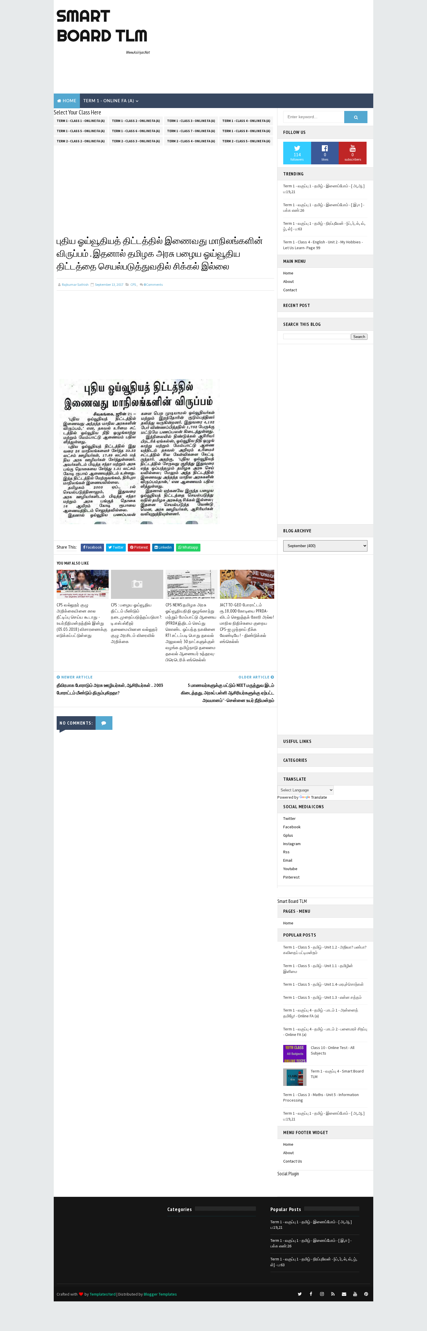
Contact (290, 289)
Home (69, 101)
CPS (133, 284)
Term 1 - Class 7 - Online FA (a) (191, 131)
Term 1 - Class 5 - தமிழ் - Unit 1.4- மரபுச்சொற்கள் (323, 984)
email (287, 860)
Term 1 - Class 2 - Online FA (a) (136, 121)
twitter (289, 818)
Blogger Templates (160, 1294)
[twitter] (299, 1294)
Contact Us (292, 1161)
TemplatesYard (103, 1294)
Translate (319, 797)
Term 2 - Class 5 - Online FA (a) (246, 141)
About (288, 281)
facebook (292, 826)
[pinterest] (366, 1294)
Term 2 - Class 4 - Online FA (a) (191, 141)
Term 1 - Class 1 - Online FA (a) (81, 121)
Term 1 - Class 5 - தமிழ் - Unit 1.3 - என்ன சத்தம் (322, 997)
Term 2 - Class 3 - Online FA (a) (136, 141)
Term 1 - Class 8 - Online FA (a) (246, 131)
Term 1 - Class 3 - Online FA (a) (191, 121)
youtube (290, 868)
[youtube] (355, 1294)
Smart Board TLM (102, 25)
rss (286, 851)
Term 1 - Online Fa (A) (108, 101)
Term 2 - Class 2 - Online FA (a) (81, 141)
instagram (292, 843)
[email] (344, 1294)
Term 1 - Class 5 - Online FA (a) (81, 131)
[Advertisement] (264, 47)
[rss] (333, 1294)
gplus (288, 835)
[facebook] (310, 1294)
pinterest (291, 877)
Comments (153, 284)
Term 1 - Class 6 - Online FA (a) (136, 131)
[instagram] (321, 1294)
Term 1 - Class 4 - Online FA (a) (246, 121)
